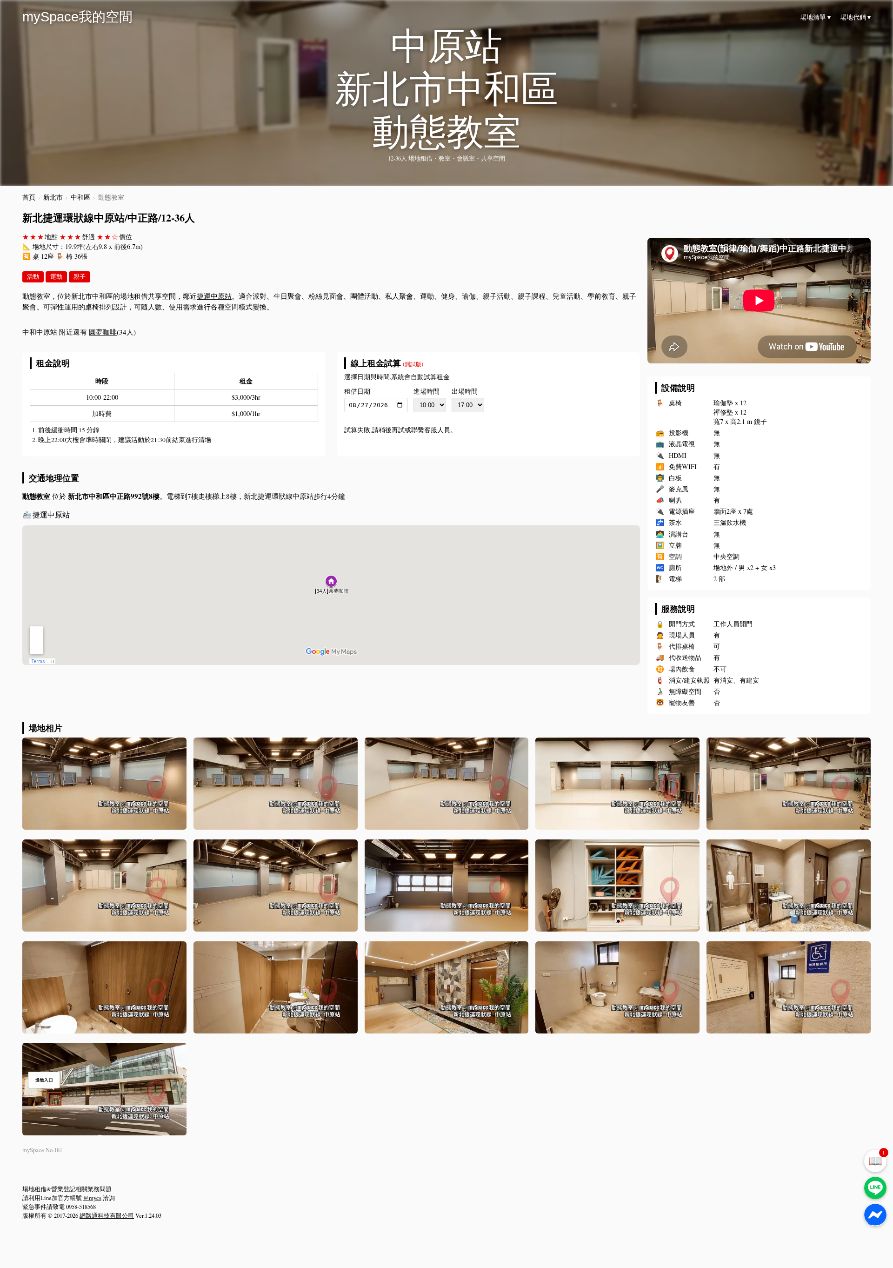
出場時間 (465, 391)
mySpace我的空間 (77, 16)
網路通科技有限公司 (107, 1215)
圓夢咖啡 (103, 331)
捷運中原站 (214, 296)
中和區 (80, 197)
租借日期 (357, 391)
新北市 (53, 197)
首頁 (28, 197)
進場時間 (426, 391)
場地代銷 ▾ (855, 17)
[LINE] (875, 1188)
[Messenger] (875, 1215)
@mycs (92, 1198)
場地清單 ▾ (815, 17)
